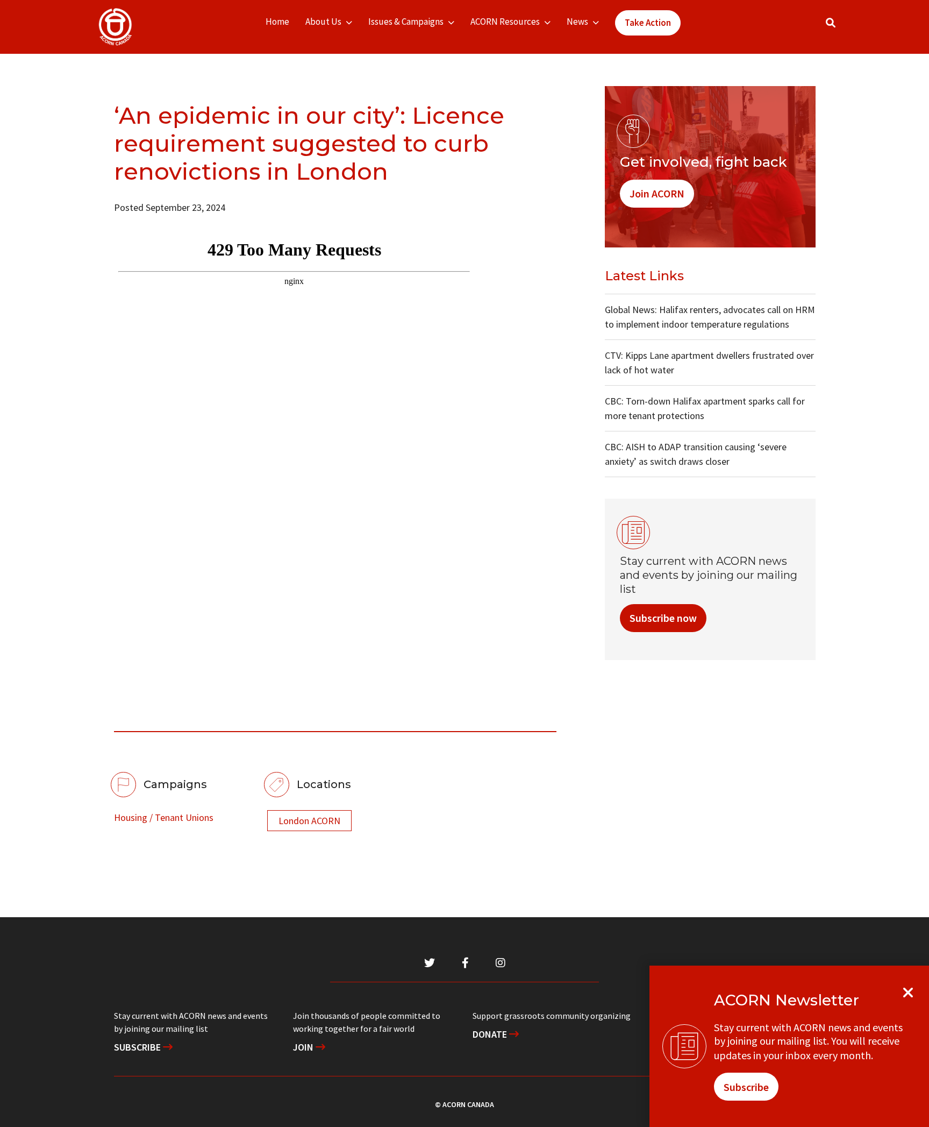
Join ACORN (657, 193)
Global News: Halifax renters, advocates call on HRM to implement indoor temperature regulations (710, 316)
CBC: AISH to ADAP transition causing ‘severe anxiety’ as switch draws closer (696, 454)
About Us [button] (323, 21)
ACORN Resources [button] (505, 21)
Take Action (648, 23)
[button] (830, 23)
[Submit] (841, 27)
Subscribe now (663, 618)
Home (277, 21)
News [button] (577, 21)
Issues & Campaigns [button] (406, 21)
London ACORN (309, 820)
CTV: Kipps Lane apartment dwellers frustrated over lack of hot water (709, 362)
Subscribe (138, 1047)
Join (304, 1047)
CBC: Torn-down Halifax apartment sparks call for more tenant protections (705, 408)
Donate (491, 1034)
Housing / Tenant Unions (163, 817)
